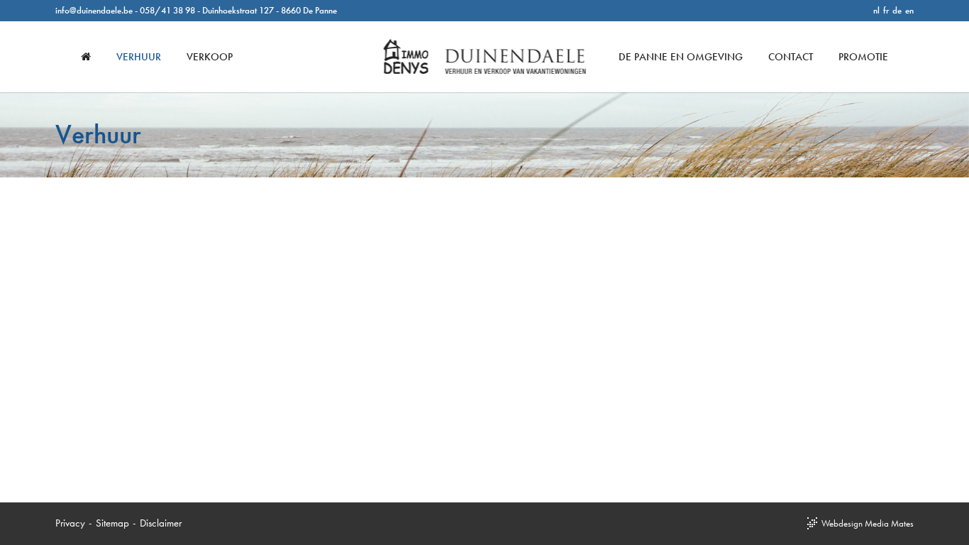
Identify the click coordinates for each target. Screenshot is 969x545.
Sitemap (112, 523)
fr (886, 10)
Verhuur (138, 57)
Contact (790, 57)
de (897, 10)
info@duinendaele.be (94, 10)
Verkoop (210, 57)
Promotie (863, 57)
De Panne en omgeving (681, 57)
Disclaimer (161, 523)
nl (876, 10)
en (909, 10)
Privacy (70, 523)
